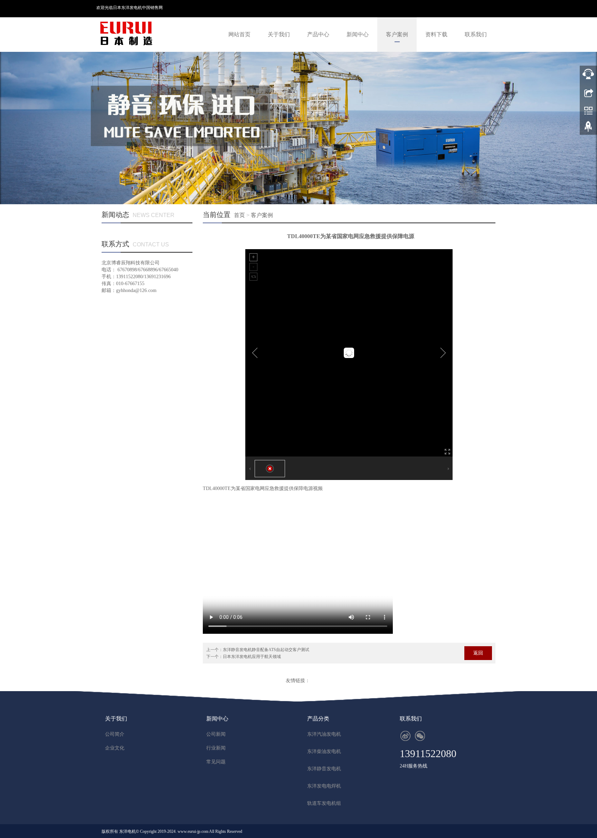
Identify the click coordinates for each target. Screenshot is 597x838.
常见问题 (216, 761)
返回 (478, 653)
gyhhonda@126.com (136, 290)
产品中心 (318, 34)
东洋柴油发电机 (324, 751)
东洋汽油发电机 (324, 734)
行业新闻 (216, 748)
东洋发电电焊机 (324, 786)
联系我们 (476, 34)
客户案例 (397, 34)
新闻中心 (358, 34)
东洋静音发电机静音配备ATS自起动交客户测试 (266, 649)
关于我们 (279, 34)
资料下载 (436, 34)
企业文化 (114, 748)
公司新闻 (216, 734)
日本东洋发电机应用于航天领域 (252, 656)
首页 (239, 215)
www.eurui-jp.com (193, 831)
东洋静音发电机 (324, 768)
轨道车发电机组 (324, 803)
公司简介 (114, 734)
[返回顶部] (588, 129)
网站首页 (239, 34)
